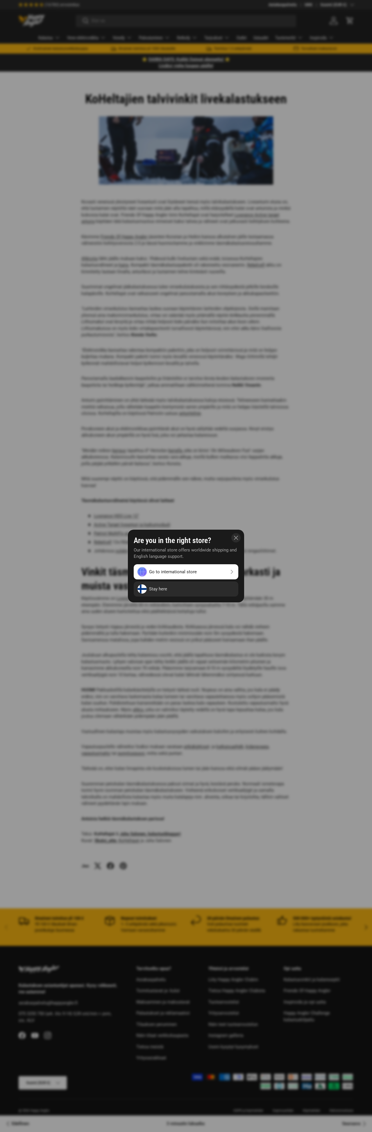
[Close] (236, 537)
